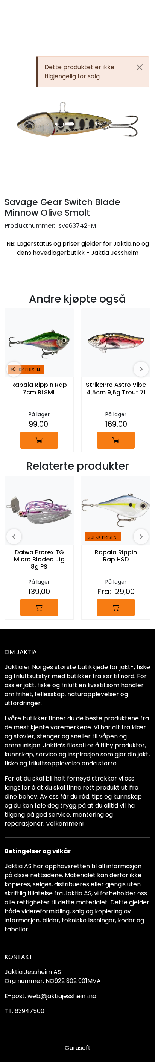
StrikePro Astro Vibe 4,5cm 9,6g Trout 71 (116, 388)
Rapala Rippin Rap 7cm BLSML (39, 388)
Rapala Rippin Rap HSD (116, 556)
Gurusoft (78, 1048)
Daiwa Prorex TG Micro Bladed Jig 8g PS (39, 560)
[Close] (140, 67)
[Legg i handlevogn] (39, 440)
